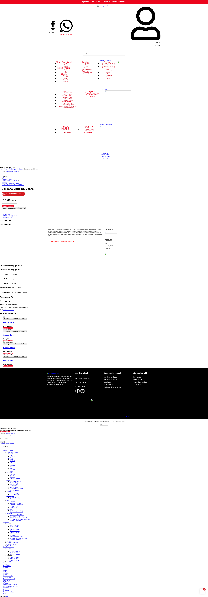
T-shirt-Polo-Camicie (12, 452)
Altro (107, 69)
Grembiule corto (14, 535)
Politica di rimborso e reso (112, 387)
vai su (127, 416)
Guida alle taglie (138, 384)
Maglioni (12, 461)
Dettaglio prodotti (8, 328)
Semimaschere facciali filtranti (18, 517)
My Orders (6, 581)
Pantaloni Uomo (14, 529)
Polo (11, 455)
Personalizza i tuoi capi (140, 382)
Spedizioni (107, 382)
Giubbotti (12, 469)
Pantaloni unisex (14, 532)
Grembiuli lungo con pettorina (18, 538)
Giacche (64, 74)
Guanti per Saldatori (15, 481)
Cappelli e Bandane (18, 169)
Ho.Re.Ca (10, 169)
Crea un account (10, 433)
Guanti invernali (14, 484)
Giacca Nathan (9, 348)
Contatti (5, 567)
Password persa (138, 379)
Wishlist (5, 593)
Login (2, 442)
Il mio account (137, 377)
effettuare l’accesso (8, 310)
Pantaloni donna (14, 558)
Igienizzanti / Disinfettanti (17, 515)
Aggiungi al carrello (7, 206)
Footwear (107, 62)
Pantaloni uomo (14, 560)
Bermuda (12, 474)
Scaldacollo (13, 507)
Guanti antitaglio (14, 482)
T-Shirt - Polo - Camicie (64, 62)
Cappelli (5, 563)
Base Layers (10, 496)
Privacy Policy (108, 384)
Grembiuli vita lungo (15, 539)
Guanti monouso (14, 485)
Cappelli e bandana (92, 93)
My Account (6, 580)
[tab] (105, 214)
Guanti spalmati (14, 490)
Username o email (5, 436)
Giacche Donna (14, 525)
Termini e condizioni (110, 377)
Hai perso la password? (7, 443)
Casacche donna (15, 551)
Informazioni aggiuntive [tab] (11, 266)
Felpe (11, 459)
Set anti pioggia (14, 493)
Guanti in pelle (14, 487)
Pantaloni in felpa (15, 478)
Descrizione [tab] (5, 221)
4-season (12, 465)
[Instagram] (82, 391)
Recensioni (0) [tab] (6, 297)
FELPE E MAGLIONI (64, 68)
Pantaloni (85, 62)
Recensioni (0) (7, 217)
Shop (4, 589)
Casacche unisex (15, 554)
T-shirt (11, 453)
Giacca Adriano (9, 322)
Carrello (5, 571)
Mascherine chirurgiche (16, 516)
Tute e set (85, 71)
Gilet (11, 468)
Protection (9, 513)
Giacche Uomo (14, 526)
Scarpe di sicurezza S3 (16, 512)
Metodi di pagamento (111, 379)
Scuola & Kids (7, 564)
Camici (12, 466)
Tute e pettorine (14, 494)
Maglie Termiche (14, 497)
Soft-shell (12, 471)
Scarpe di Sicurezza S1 (16, 510)
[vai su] (126, 414)
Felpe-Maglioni (10, 458)
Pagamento (6, 583)
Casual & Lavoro (8, 450)
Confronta (22, 208)
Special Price (7, 566)
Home (5, 570)
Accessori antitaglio (15, 503)
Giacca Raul (8, 360)
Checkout (6, 573)
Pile (11, 462)
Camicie (92, 91)
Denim (12, 475)
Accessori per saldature (16, 504)
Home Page (3, 169)
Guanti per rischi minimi (16, 488)
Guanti (8, 480)
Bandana (9, 561)
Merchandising (14, 506)
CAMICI (65, 126)
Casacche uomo (14, 552)
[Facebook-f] (77, 391)
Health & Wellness (8, 547)
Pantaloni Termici (15, 499)
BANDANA (88, 132)
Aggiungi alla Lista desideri (10, 208)
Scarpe (92, 96)
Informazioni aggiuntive (10, 215)
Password (3, 439)
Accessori (12, 501)
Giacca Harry (8, 335)
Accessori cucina (92, 94)
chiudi (6, 596)
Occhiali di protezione (16, 520)
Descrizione (6, 214)
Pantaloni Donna (15, 531)
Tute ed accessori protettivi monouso (20, 519)
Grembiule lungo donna (16, 536)
